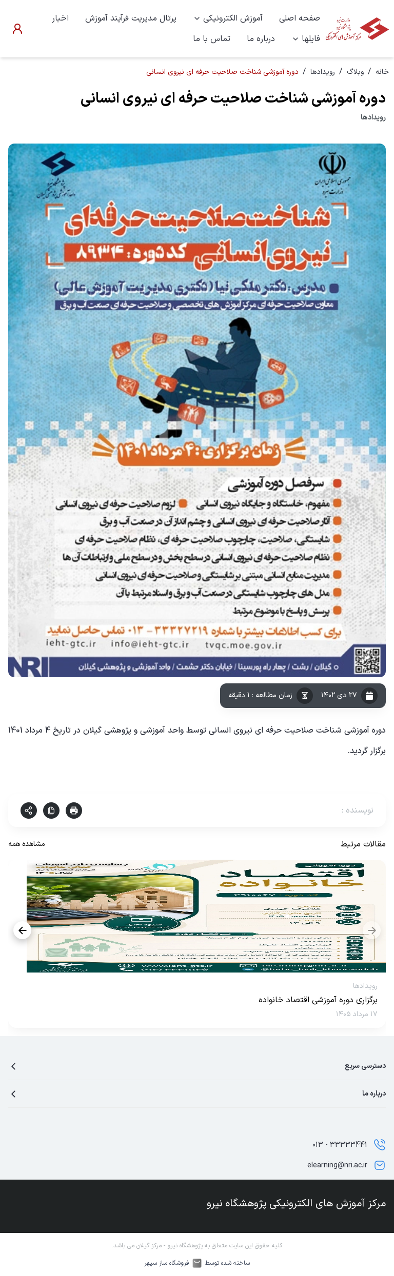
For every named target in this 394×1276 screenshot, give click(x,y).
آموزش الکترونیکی (233, 18)
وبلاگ (355, 72)
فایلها (311, 39)
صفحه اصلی (299, 18)
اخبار (60, 18)
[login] (17, 29)
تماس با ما (211, 39)
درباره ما (261, 39)
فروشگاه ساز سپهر (166, 1263)
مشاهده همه (26, 844)
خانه (382, 72)
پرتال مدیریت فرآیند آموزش (130, 18)
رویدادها (322, 72)
